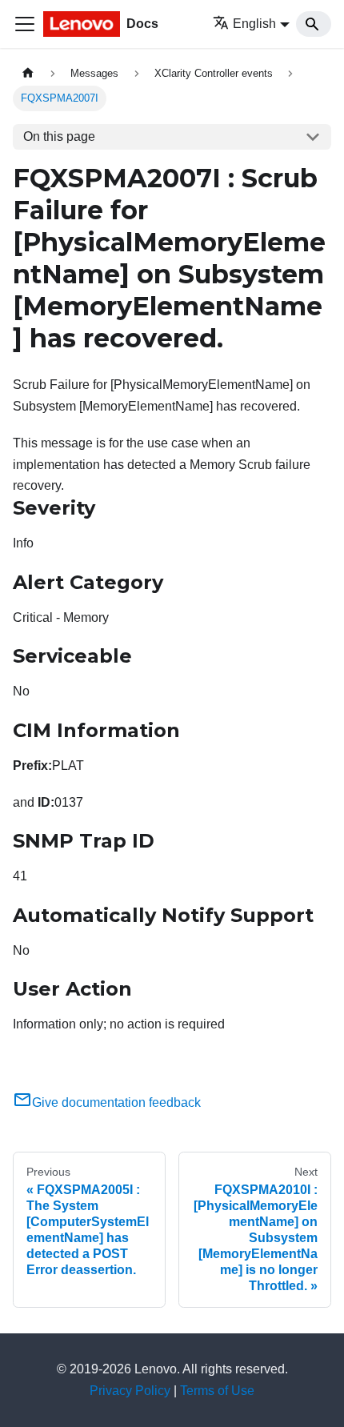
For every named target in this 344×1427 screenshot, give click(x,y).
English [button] (254, 23)
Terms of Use (217, 1390)
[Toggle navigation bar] (25, 24)
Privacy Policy (130, 1390)
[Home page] (28, 73)
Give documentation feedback (116, 1102)
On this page (59, 136)
